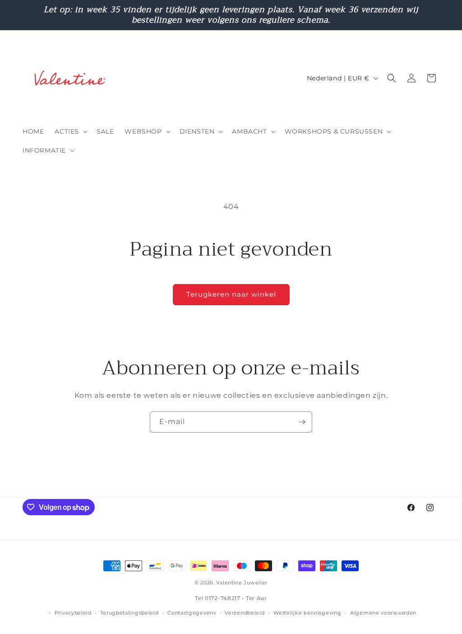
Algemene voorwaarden (383, 613)
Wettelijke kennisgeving (307, 613)
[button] (70, 131)
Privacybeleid (73, 613)
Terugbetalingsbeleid (129, 613)
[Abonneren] (302, 422)
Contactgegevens (191, 613)
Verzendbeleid (244, 613)
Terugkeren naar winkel (231, 294)
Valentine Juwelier (242, 582)
